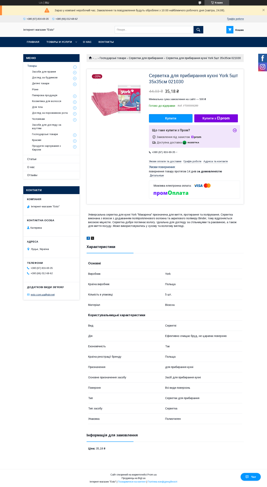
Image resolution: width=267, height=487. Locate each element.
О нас (87, 41)
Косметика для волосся (46, 101)
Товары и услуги (59, 41)
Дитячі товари (40, 83)
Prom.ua (152, 474)
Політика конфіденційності (162, 481)
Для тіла (37, 107)
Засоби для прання (44, 71)
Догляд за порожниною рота (50, 112)
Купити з (209, 118)
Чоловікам (38, 118)
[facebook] (88, 238)
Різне (35, 89)
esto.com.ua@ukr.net (43, 294)
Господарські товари (113, 58)
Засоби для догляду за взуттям (46, 126)
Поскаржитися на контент (132, 481)
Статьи (31, 159)
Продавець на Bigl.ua (133, 478)
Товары (32, 65)
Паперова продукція (44, 95)
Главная (33, 41)
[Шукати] (198, 29)
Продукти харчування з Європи (46, 147)
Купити (170, 118)
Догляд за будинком (44, 77)
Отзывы (32, 175)
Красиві (36, 140)
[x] (92, 238)
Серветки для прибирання (146, 58)
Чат (253, 476)
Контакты (106, 41)
